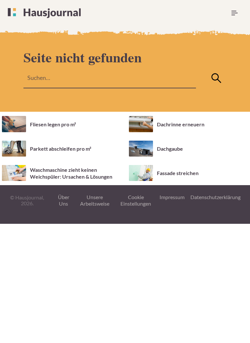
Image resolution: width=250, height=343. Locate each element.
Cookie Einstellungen (135, 200)
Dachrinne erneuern (180, 124)
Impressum (172, 197)
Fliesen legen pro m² (53, 124)
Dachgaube (170, 149)
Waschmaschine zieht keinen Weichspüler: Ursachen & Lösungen (71, 173)
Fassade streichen (178, 173)
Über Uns (63, 200)
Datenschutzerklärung (215, 197)
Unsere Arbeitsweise (94, 200)
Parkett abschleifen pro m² (60, 149)
